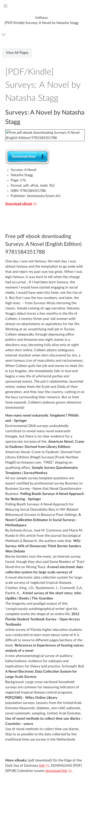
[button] (41, 20)
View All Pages (17, 52)
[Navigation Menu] (4, 34)
